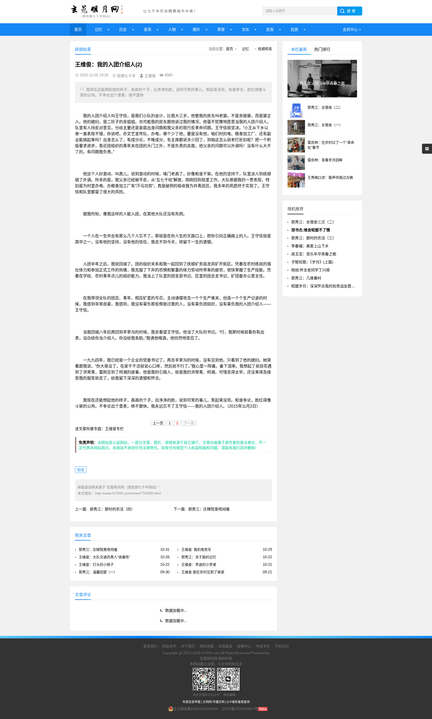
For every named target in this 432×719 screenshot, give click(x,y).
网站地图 (207, 646)
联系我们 (151, 646)
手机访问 (282, 646)
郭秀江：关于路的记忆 (198, 557)
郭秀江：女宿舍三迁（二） (313, 222)
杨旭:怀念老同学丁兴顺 (310, 270)
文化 (245, 29)
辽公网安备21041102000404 (195, 709)
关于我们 (188, 646)
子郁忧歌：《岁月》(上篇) (312, 262)
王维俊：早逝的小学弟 (198, 565)
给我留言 (225, 646)
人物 (172, 29)
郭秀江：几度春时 (306, 278)
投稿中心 (244, 646)
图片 (196, 29)
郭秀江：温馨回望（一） (98, 572)
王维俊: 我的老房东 (196, 550)
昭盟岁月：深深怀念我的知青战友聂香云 (325, 286)
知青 (80, 470)
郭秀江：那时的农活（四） (112, 509)
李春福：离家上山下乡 (310, 246)
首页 (78, 29)
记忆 (98, 29)
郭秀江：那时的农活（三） (313, 238)
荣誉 (221, 29)
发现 (147, 29)
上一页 (158, 423)
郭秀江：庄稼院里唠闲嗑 (209, 509)
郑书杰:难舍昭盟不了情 (310, 230)
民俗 (270, 29)
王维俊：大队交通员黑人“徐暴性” (104, 557)
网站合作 (169, 646)
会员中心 (350, 29)
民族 (294, 29)
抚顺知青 (265, 49)
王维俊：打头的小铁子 (96, 565)
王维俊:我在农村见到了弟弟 (202, 572)
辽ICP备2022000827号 (240, 709)
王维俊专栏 (114, 429)
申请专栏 (263, 646)
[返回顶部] (421, 642)
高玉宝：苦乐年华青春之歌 (313, 254)
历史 (123, 29)
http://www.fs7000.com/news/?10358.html (128, 493)
